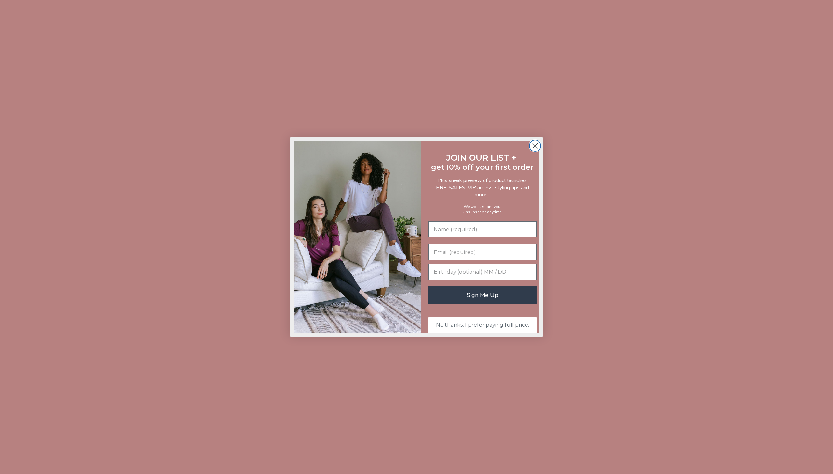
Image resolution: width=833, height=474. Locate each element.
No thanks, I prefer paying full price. (482, 325)
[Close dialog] (535, 145)
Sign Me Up (482, 295)
